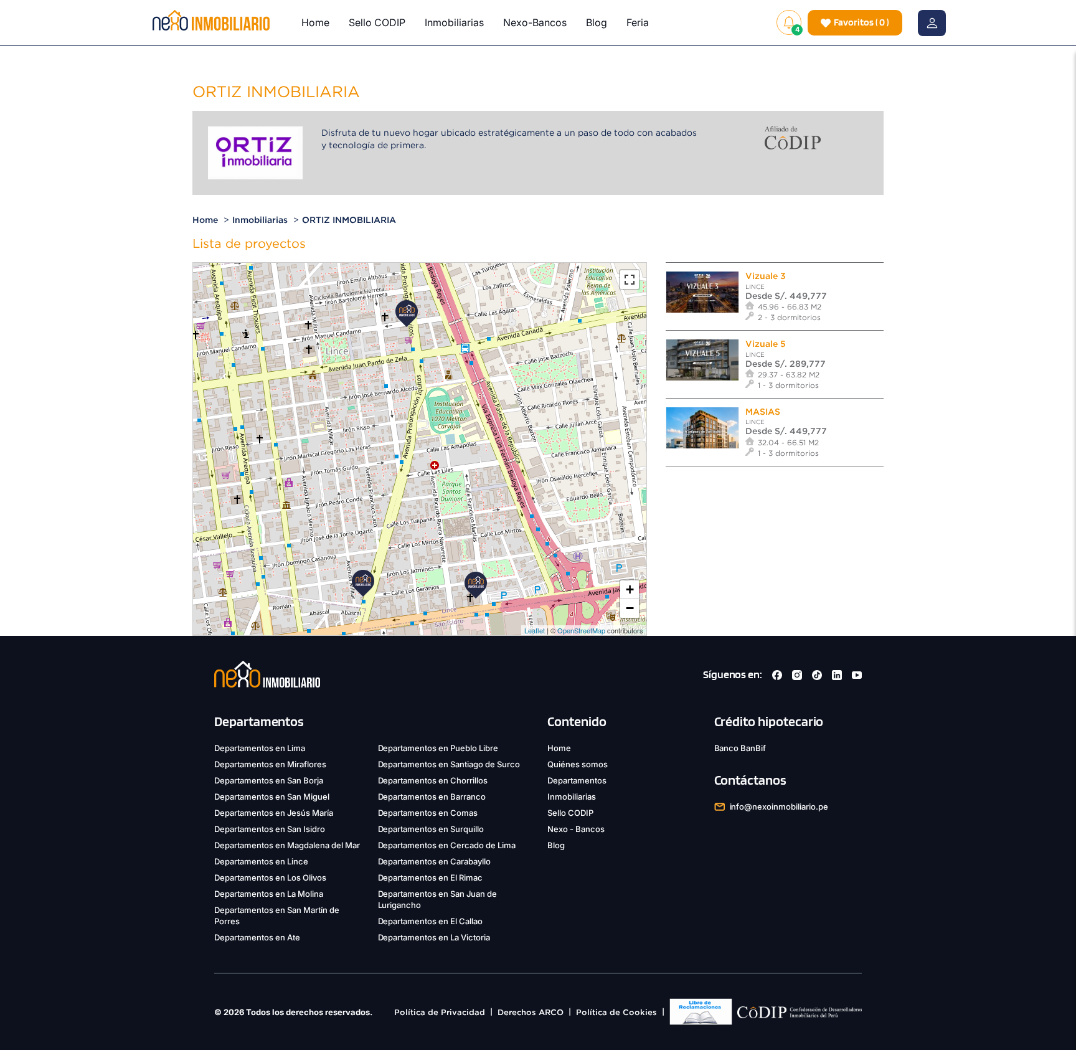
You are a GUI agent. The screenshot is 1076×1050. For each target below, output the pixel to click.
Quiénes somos (577, 764)
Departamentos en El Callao (430, 921)
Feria (637, 22)
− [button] (630, 608)
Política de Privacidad (439, 1012)
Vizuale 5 (765, 344)
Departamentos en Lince (261, 861)
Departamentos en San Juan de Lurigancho (438, 899)
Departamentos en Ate (257, 937)
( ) (861, 22)
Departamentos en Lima (259, 748)
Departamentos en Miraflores (270, 764)
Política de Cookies (616, 1012)
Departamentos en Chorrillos (433, 780)
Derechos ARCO (531, 1012)
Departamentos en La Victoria (434, 937)
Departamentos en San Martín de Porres (276, 915)
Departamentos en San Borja (268, 780)
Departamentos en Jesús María (273, 813)
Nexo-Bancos (535, 22)
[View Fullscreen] (629, 279)
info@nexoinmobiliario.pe (779, 806)
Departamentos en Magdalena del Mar (287, 845)
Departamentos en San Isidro (269, 829)
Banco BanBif (740, 748)
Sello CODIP (377, 22)
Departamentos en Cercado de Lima (447, 845)
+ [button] (630, 589)
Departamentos (576, 780)
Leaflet (534, 630)
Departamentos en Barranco (432, 797)
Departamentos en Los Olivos (270, 877)
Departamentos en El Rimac (430, 877)
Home (315, 22)
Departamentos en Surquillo (431, 829)
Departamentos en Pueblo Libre (438, 748)
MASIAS (762, 412)
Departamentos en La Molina (268, 894)
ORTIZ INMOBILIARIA (349, 220)
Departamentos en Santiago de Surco (449, 764)
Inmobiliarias (454, 22)
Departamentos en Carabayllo (434, 861)
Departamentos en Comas (428, 813)
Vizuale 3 (765, 276)
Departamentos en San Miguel (271, 797)
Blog (596, 22)
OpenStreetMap (581, 630)
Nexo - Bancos (576, 829)
